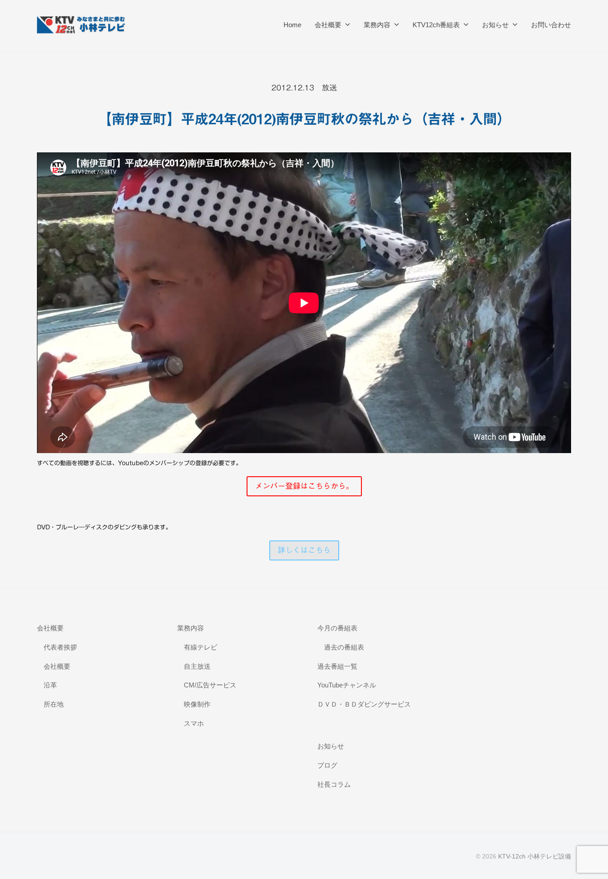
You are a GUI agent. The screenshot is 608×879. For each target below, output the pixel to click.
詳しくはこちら (304, 550)
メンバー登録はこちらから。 (304, 486)
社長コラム (334, 784)
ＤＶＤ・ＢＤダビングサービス (364, 704)
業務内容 (377, 25)
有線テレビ (200, 647)
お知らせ (495, 25)
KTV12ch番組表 (436, 25)
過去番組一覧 (337, 666)
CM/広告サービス (210, 685)
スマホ (194, 723)
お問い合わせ (551, 25)
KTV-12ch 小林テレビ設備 (534, 856)
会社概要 (328, 25)
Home (292, 25)
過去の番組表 (344, 647)
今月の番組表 (337, 628)
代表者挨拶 (60, 647)
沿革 (50, 685)
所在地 (54, 704)
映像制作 (197, 704)
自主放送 (197, 666)
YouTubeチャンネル (346, 685)
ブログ (327, 765)
